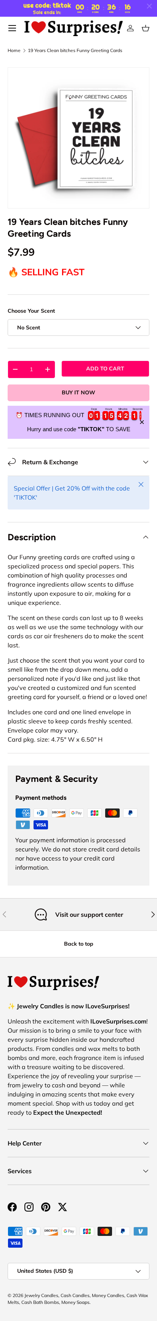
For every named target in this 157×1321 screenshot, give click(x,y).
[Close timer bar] (149, 6)
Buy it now (78, 392)
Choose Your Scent (31, 310)
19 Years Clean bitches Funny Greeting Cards (75, 50)
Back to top (78, 943)
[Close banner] (142, 422)
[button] (145, 28)
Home (14, 50)
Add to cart (105, 368)
